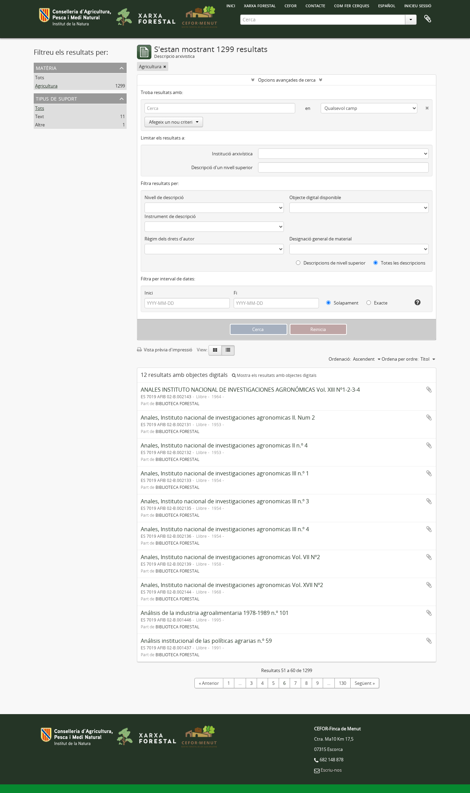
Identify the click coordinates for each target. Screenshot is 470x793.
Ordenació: (340, 359)
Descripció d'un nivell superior (222, 167)
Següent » (365, 683)
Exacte (380, 303)
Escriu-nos (331, 770)
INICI (230, 5)
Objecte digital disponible (315, 197)
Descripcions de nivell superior (333, 263)
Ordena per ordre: (400, 359)
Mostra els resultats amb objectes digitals (276, 375)
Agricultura (46, 86)
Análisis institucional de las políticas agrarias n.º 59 (206, 641)
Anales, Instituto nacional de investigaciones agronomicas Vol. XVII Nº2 (232, 585)
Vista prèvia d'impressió (167, 350)
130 (342, 683)
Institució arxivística (232, 154)
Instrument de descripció (170, 216)
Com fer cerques (351, 5)
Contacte (315, 5)
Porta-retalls (427, 19)
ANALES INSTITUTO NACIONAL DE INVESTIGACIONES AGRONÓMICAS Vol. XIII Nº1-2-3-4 (250, 389)
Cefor (291, 5)
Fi (235, 293)
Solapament (346, 303)
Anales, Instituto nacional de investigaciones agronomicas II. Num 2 (228, 417)
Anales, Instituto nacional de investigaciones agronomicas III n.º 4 (225, 529)
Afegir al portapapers (429, 389)
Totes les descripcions (402, 263)
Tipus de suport (56, 98)
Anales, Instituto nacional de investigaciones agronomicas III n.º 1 (225, 473)
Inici (149, 293)
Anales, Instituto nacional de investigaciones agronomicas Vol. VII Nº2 (230, 557)
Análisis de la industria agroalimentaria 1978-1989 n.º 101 (215, 613)
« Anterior (209, 683)
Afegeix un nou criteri (170, 122)
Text (39, 116)
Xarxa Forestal (260, 5)
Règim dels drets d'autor (169, 239)
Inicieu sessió (417, 5)
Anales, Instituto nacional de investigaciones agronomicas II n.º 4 (224, 445)
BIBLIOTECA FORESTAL (177, 403)
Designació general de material (320, 239)
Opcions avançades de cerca (287, 80)
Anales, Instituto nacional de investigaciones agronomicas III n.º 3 (225, 501)
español (386, 5)
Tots (39, 77)
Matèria (46, 67)
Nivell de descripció (164, 197)
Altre (40, 125)
